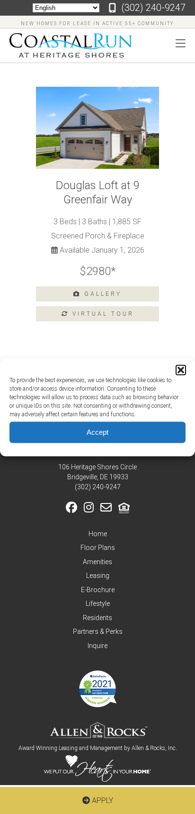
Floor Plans (97, 547)
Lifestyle (98, 603)
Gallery (101, 294)
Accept (97, 432)
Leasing (97, 575)
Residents (97, 618)
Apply (101, 800)
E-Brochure (98, 590)
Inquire (97, 645)
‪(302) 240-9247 (153, 7)
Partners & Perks (98, 631)
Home (98, 534)
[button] (181, 370)
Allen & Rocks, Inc (154, 748)
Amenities (97, 562)
